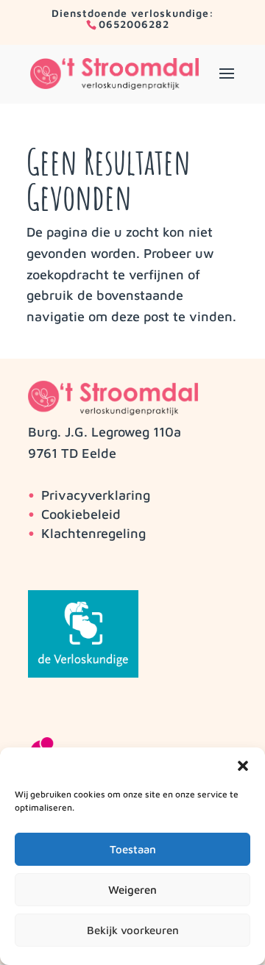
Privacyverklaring (95, 495)
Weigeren (132, 889)
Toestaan (133, 849)
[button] (243, 765)
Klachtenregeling (93, 533)
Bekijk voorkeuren (133, 930)
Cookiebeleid (81, 514)
